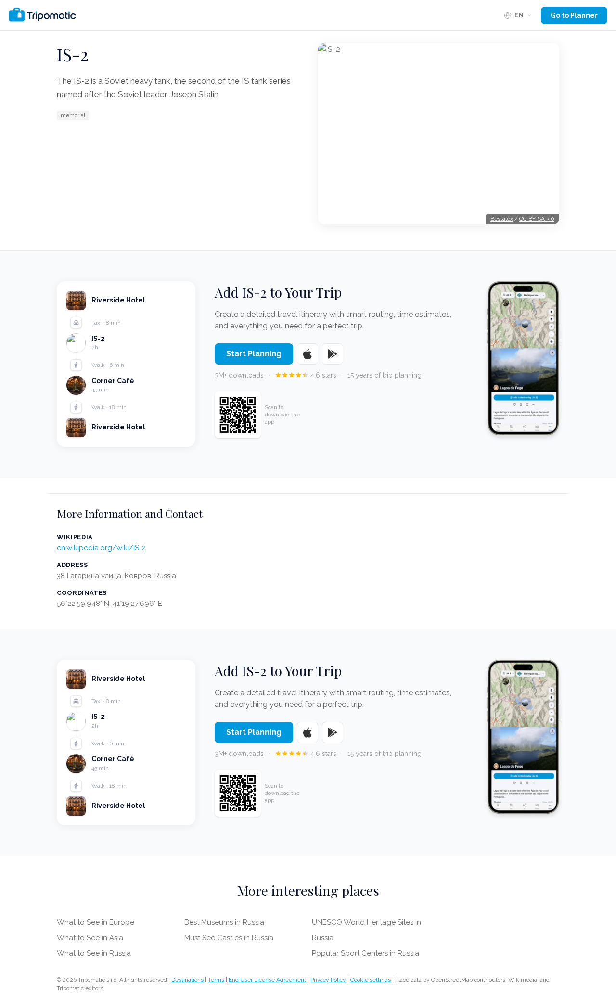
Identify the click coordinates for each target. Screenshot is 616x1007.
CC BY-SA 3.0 (536, 218)
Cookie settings (370, 979)
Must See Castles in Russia (228, 937)
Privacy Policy (328, 979)
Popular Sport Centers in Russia (365, 953)
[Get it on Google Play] (332, 354)
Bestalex (501, 218)
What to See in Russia (94, 953)
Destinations (187, 979)
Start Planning (254, 353)
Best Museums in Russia (224, 922)
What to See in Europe (95, 922)
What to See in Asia (90, 937)
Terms (216, 979)
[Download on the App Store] (307, 354)
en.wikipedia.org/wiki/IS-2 (101, 547)
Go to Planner (574, 15)
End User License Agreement (267, 979)
